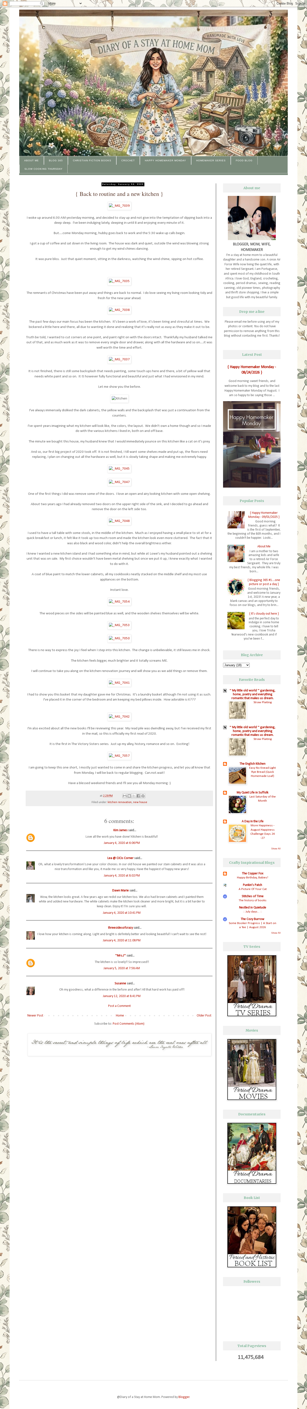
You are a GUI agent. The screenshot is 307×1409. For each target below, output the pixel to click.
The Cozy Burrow (252, 919)
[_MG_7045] (119, 469)
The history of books (252, 900)
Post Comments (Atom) (128, 1024)
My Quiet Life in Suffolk (252, 792)
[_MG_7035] (119, 281)
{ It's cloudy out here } (264, 614)
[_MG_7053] (119, 625)
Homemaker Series (211, 160)
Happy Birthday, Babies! (252, 877)
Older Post (204, 1015)
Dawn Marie (120, 890)
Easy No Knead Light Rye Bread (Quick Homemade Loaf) (262, 772)
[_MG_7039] (119, 206)
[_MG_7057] (119, 756)
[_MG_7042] (119, 717)
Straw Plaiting (263, 702)
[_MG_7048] (119, 521)
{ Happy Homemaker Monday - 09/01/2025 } (263, 515)
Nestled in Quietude (252, 907)
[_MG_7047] (119, 482)
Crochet (128, 160)
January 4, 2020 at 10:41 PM (122, 913)
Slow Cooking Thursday (43, 169)
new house (140, 802)
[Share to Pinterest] (143, 795)
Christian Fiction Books (92, 160)
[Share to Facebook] (138, 795)
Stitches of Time (253, 896)
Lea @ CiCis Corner (120, 858)
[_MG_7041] (119, 683)
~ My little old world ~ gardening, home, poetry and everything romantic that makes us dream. (253, 694)
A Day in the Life (253, 821)
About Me (31, 160)
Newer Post (35, 1015)
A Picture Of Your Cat (253, 889)
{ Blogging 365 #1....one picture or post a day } (264, 582)
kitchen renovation (120, 802)
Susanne (120, 983)
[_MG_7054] (119, 602)
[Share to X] (133, 795)
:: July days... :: (252, 911)
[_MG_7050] (119, 638)
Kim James (120, 830)
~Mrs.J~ (120, 955)
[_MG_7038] (119, 310)
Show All (276, 848)
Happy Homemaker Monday (165, 160)
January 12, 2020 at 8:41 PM (122, 996)
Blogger (183, 1397)
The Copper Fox (252, 873)
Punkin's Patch (252, 885)
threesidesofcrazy (120, 928)
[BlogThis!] (129, 795)
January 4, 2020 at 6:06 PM (122, 843)
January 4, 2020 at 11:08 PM (122, 940)
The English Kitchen (253, 764)
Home (120, 1015)
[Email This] (124, 795)
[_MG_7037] (119, 359)
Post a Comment (119, 1006)
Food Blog (244, 160)
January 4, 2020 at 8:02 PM (122, 875)
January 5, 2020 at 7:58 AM (122, 968)
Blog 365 (56, 160)
